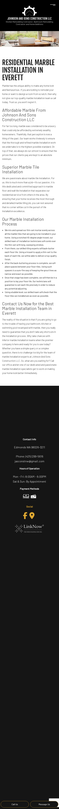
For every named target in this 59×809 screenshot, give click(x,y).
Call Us (15, 804)
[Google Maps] (32, 515)
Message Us (44, 804)
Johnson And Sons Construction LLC (29, 18)
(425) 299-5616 (34, 456)
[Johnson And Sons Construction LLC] (29, 10)
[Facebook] (25, 515)
